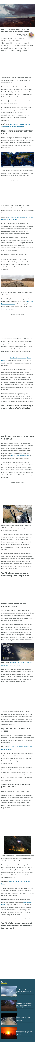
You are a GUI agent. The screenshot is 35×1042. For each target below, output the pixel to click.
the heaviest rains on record (20, 456)
